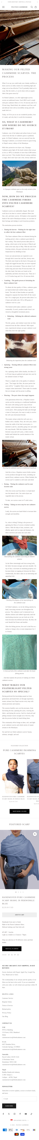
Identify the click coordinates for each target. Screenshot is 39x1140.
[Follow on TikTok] (31, 1114)
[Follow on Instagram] (14, 1114)
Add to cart (19, 915)
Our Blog (5, 1016)
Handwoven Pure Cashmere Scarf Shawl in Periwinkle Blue (18, 900)
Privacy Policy (6, 1013)
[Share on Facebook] (9, 955)
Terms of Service (7, 1005)
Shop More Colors (19, 811)
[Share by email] (18, 955)
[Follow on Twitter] (9, 1114)
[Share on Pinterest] (15, 955)
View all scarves (11, 949)
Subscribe (9, 1106)
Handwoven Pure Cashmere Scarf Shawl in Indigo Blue (13, 798)
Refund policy (6, 1009)
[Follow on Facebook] (3, 1114)
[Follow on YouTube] (26, 1114)
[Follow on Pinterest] (20, 1114)
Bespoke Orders (7, 1002)
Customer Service (7, 998)
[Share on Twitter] (12, 955)
